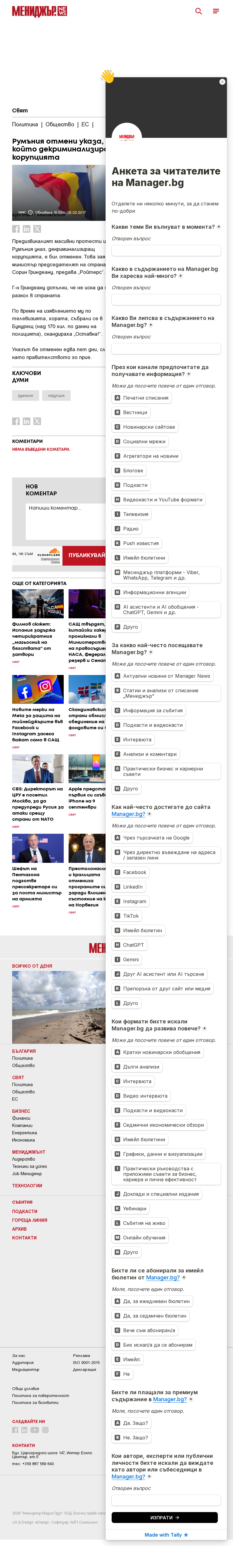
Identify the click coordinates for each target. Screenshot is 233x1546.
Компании (22, 1125)
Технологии (27, 1185)
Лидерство (23, 1159)
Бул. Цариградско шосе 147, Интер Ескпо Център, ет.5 (52, 1455)
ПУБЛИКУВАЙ (87, 555)
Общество (23, 1065)
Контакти (24, 1237)
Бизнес (21, 1111)
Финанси (21, 1118)
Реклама (81, 1356)
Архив (19, 1229)
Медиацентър (25, 1369)
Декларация (84, 1369)
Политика (22, 1058)
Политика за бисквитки (35, 1403)
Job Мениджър (27, 1174)
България (24, 1051)
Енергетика (24, 1133)
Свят (20, 110)
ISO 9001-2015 (86, 1363)
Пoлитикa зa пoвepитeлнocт (40, 1396)
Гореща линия (29, 1220)
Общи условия (25, 1389)
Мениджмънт (29, 1152)
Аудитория (23, 1363)
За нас (18, 1356)
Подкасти (24, 1211)
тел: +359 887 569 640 (33, 1464)
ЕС (15, 1099)
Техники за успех (29, 1166)
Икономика (23, 1140)
